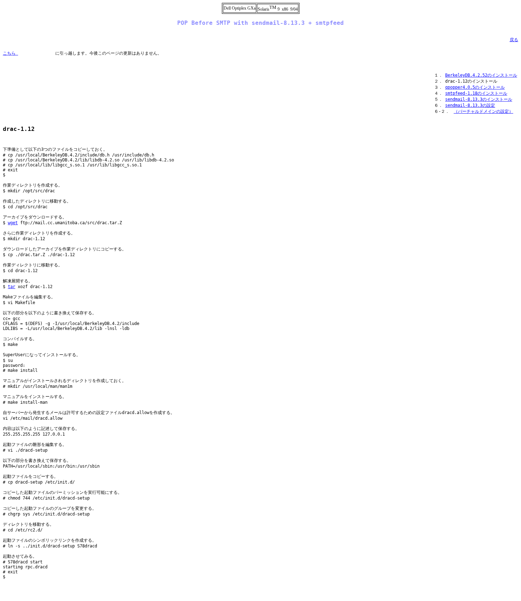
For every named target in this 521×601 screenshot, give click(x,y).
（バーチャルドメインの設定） (483, 111)
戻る (514, 39)
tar (11, 286)
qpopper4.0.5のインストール (475, 87)
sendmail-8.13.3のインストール (478, 99)
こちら (10, 53)
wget (13, 222)
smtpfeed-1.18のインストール (476, 93)
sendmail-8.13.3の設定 (470, 105)
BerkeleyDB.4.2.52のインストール (481, 75)
